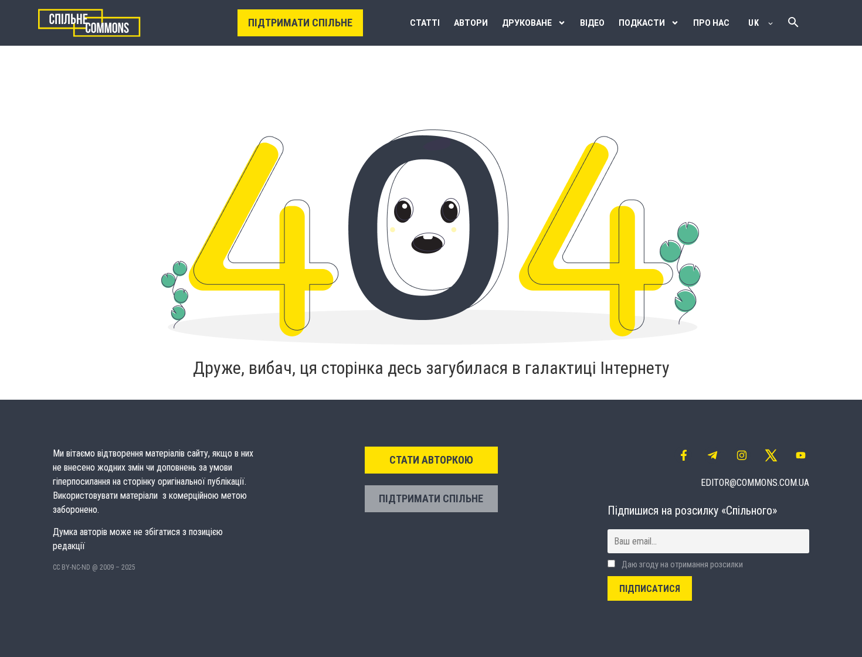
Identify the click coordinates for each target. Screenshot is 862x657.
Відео (592, 23)
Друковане (527, 23)
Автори (471, 23)
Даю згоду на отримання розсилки (681, 565)
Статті (425, 23)
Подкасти (642, 23)
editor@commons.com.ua (755, 482)
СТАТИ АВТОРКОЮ (431, 460)
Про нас (711, 23)
